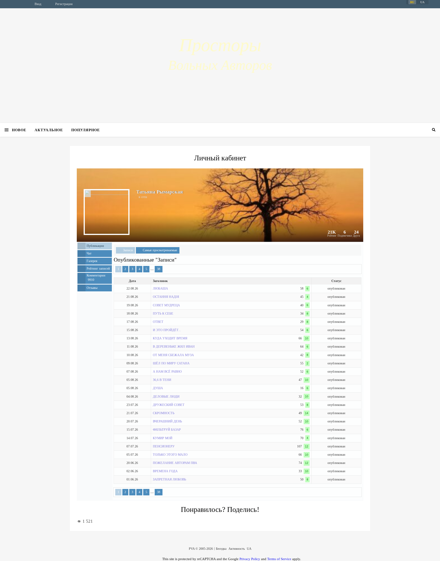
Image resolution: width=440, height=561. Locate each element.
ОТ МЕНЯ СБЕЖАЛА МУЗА (173, 355)
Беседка (221, 548)
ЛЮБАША (160, 288)
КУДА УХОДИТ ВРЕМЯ (170, 338)
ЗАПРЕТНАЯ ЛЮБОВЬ (169, 479)
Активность (236, 548)
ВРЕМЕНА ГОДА (165, 471)
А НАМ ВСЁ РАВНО (167, 371)
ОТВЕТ (158, 322)
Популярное (85, 129)
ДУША (158, 388)
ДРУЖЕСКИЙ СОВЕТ (168, 405)
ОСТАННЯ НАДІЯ (166, 297)
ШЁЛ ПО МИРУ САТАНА (171, 363)
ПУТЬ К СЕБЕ (163, 313)
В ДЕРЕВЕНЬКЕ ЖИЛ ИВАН (174, 346)
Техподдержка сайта (9, 558)
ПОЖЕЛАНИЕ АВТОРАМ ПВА (175, 463)
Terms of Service (279, 559)
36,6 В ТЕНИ (162, 380)
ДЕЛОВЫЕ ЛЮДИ (166, 396)
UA (249, 548)
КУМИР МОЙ (162, 438)
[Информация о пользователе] (88, 193)
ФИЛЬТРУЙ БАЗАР (167, 429)
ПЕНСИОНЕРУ (164, 446)
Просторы (220, 45)
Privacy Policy (249, 559)
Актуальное (49, 129)
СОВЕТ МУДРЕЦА (166, 305)
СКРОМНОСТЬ (163, 413)
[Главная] (17, 4)
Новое (19, 129)
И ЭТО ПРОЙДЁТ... (167, 330)
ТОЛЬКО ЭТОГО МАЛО (170, 454)
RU (412, 2)
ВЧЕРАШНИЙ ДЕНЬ (167, 421)
